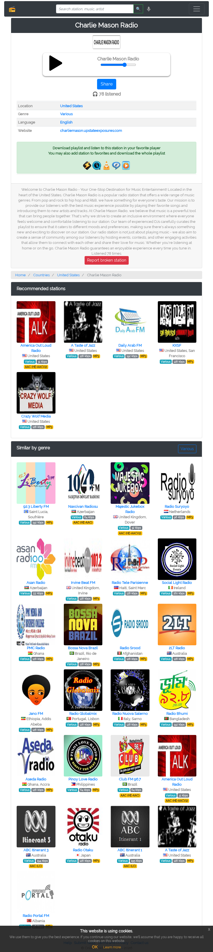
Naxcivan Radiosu (83, 506)
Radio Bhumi (177, 713)
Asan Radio (36, 583)
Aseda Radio (36, 779)
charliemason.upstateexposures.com (91, 130)
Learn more (112, 947)
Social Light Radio (177, 583)
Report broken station (106, 260)
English (66, 122)
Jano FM (36, 713)
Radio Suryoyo (177, 506)
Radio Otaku (83, 850)
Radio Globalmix (83, 713)
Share (107, 84)
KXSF (177, 345)
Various (66, 114)
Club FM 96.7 (130, 779)
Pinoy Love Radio (83, 779)
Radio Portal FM (36, 916)
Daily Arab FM (130, 345)
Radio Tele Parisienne (130, 583)
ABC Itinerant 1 (130, 850)
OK (95, 947)
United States (71, 106)
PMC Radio (36, 648)
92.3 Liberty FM (36, 506)
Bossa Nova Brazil (83, 648)
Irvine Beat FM (83, 583)
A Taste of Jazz (83, 345)
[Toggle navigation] (196, 8)
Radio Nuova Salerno (130, 713)
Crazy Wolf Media (36, 416)
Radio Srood (130, 648)
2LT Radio (177, 648)
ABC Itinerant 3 (36, 850)
